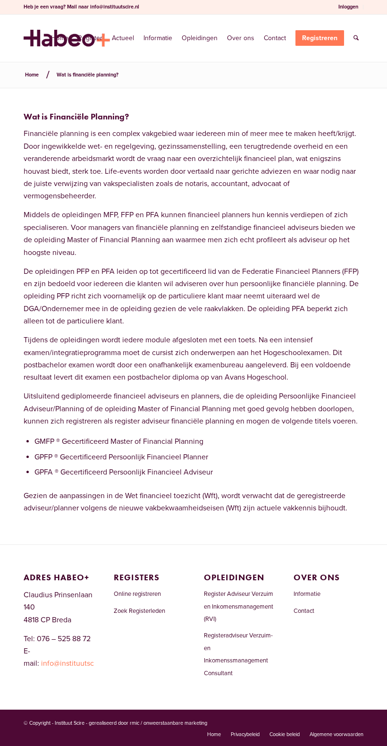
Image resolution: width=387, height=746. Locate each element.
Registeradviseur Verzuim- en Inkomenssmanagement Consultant (238, 654)
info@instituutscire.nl (114, 7)
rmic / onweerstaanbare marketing (168, 723)
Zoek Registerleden (139, 611)
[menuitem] (348, 7)
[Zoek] (356, 38)
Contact (304, 611)
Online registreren (137, 594)
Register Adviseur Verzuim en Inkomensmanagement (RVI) (238, 606)
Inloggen (348, 7)
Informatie (307, 594)
